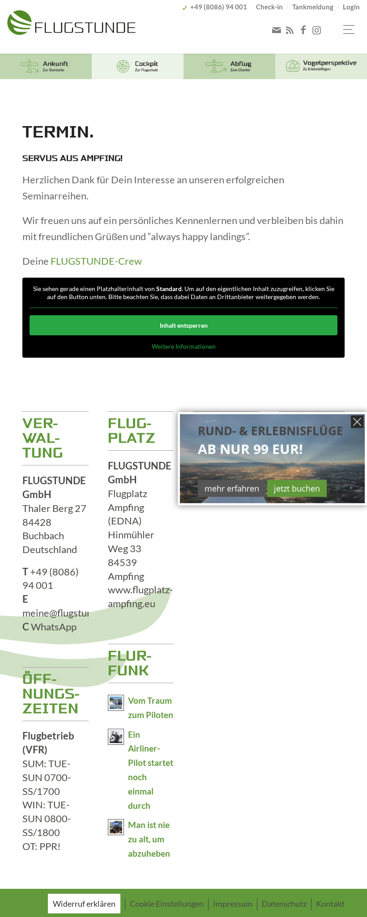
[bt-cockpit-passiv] (138, 66)
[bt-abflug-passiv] (229, 66)
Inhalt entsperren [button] (184, 325)
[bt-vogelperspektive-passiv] (321, 66)
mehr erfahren (232, 488)
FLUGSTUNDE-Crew (96, 261)
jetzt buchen (297, 488)
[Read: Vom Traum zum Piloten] (116, 703)
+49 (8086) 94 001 (218, 7)
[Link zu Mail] (276, 30)
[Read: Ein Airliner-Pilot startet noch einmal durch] (116, 737)
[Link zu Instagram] (317, 30)
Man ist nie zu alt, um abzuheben (149, 839)
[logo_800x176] (71, 28)
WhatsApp (54, 627)
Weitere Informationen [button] (184, 346)
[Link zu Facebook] (303, 30)
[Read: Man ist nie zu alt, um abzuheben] (116, 827)
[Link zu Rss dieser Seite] (290, 30)
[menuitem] (270, 6)
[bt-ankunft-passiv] (46, 66)
